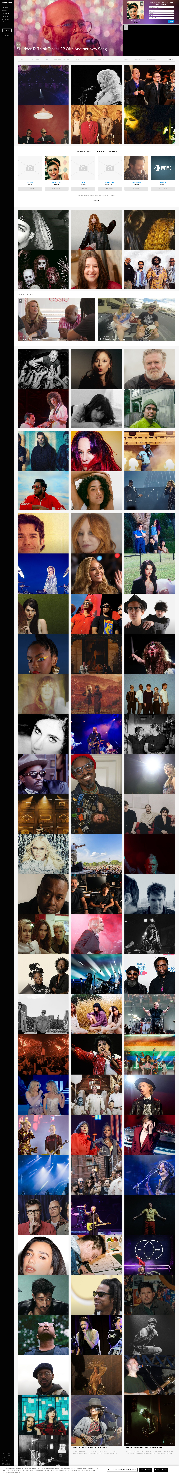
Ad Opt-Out (4, 1457)
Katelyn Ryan (56, 182)
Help (3, 1453)
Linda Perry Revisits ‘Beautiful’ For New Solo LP (90, 1448)
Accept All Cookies (161, 1469)
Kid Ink (83, 182)
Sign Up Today (96, 200)
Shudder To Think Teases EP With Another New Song (62, 48)
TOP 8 (77, 59)
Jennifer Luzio (109, 182)
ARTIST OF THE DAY (35, 59)
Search (171, 21)
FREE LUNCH (100, 59)
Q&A (47, 59)
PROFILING (125, 59)
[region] (89, 1470)
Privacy (4, 1455)
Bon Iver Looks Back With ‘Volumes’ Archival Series (144, 1448)
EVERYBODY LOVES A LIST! (62, 59)
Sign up (7, 30)
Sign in (7, 35)
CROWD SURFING (150, 59)
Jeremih (30, 182)
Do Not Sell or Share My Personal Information (122, 1469)
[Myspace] (7, 2)
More (170, 59)
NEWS (22, 59)
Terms (8, 1455)
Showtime (163, 182)
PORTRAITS (87, 59)
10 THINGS (113, 59)
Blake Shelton (136, 182)
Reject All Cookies (145, 1469)
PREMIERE (137, 59)
